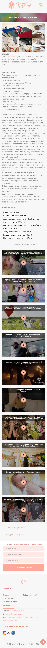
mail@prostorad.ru (15, 614)
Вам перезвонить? (10, 620)
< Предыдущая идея (15, 528)
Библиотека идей (30, 595)
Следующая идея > (15, 535)
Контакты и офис (10, 601)
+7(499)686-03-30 (18, 610)
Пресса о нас (8, 598)
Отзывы (6, 595)
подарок (11, 57)
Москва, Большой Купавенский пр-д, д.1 (23, 617)
